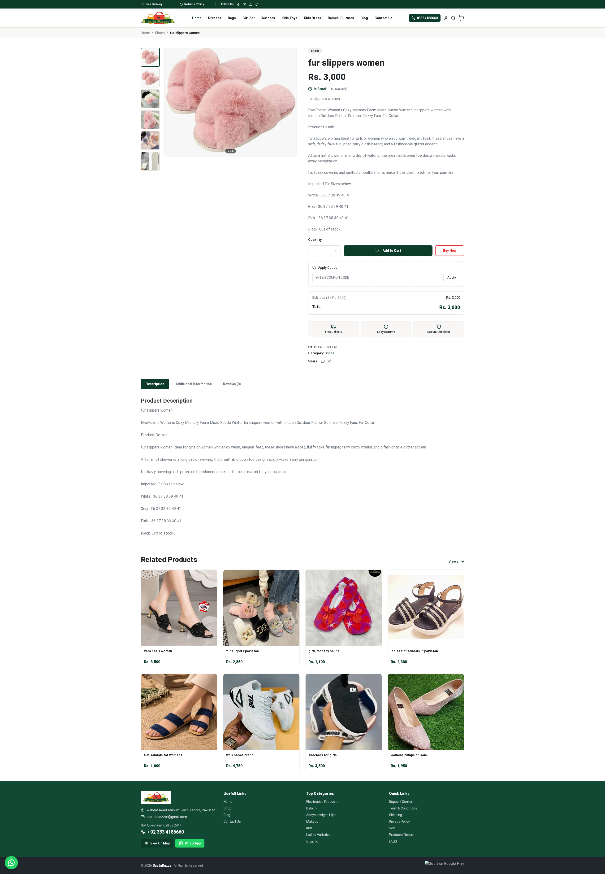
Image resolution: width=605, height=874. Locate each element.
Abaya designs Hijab (321, 815)
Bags (232, 18)
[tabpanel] (302, 463)
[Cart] (461, 18)
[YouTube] (244, 4)
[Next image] (290, 102)
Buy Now (449, 250)
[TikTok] (256, 4)
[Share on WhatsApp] (323, 361)
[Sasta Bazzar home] (158, 18)
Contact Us (384, 18)
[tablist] (302, 384)
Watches (268, 18)
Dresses (214, 18)
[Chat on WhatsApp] (11, 862)
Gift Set (248, 18)
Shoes (160, 33)
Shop (227, 808)
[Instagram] (250, 4)
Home (196, 18)
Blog (364, 18)
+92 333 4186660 (165, 832)
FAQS (393, 841)
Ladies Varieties (318, 835)
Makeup (312, 821)
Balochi (311, 808)
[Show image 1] (150, 57)
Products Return (401, 835)
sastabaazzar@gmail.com (167, 817)
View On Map (160, 843)
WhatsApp (193, 843)
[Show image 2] (150, 78)
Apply (451, 277)
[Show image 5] (150, 140)
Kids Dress (312, 18)
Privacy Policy (399, 821)
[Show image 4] (150, 119)
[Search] (453, 18)
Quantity (315, 240)
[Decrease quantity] (313, 251)
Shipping (395, 815)
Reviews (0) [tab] (232, 384)
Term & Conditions (403, 808)
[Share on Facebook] (330, 361)
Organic (312, 841)
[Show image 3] (150, 98)
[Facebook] (238, 4)
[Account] (445, 18)
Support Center (400, 802)
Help (392, 828)
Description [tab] (155, 384)
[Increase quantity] (336, 251)
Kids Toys (289, 18)
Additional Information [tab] (194, 384)
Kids (309, 828)
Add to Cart (392, 250)
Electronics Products (322, 802)
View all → (456, 561)
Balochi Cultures (341, 18)
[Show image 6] (150, 161)
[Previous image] (171, 102)
